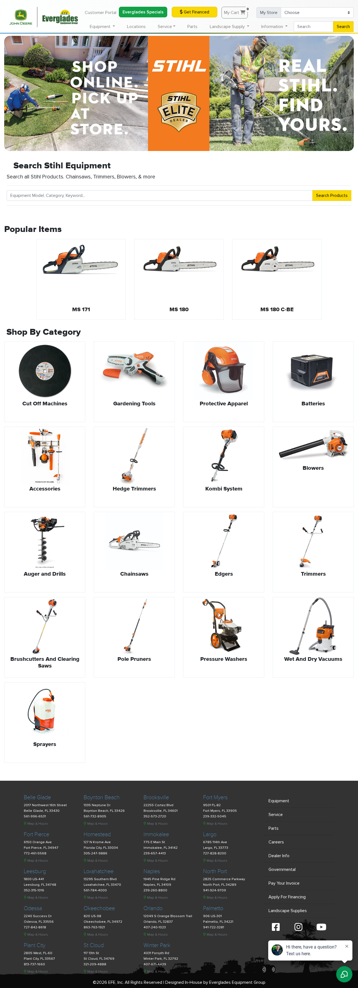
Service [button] (165, 26)
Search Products (332, 195)
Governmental (282, 869)
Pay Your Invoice (284, 883)
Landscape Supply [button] (228, 26)
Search (343, 26)
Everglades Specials (143, 12)
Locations (136, 26)
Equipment (278, 801)
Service (275, 814)
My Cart (236, 11)
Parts (192, 26)
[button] (23, 280)
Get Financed (196, 12)
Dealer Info (278, 856)
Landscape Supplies (287, 910)
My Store (268, 12)
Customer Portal (100, 12)
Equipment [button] (101, 26)
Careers (276, 842)
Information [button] (272, 26)
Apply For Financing (287, 897)
